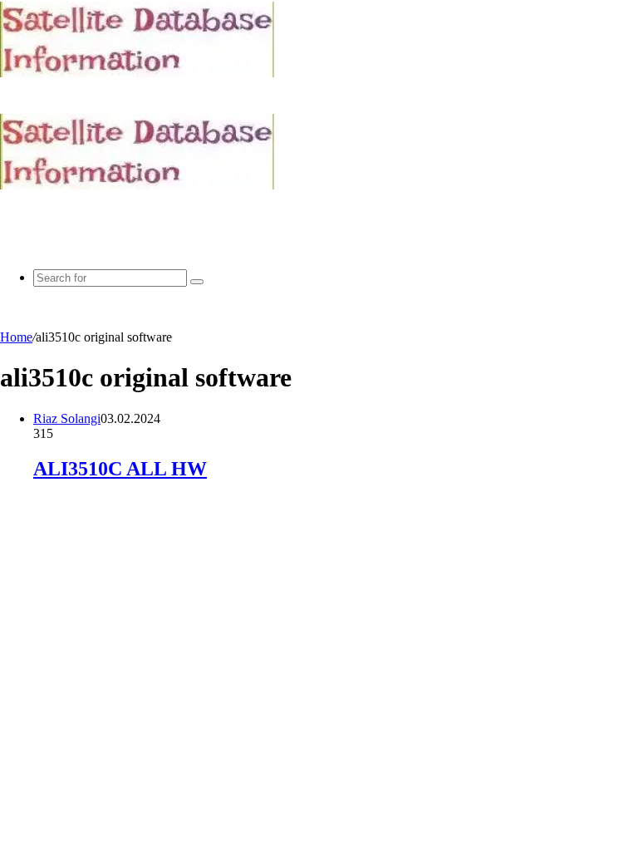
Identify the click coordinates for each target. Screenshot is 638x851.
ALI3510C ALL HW (120, 469)
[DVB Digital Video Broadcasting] (137, 73)
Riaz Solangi (67, 418)
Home (16, 337)
